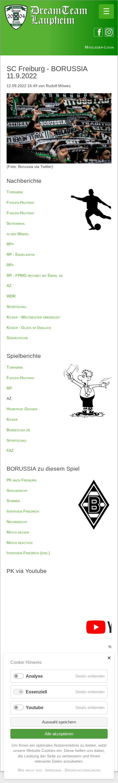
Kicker (12, 419)
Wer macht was (30, 770)
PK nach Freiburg (21, 480)
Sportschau (16, 306)
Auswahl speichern (59, 722)
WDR (11, 296)
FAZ (10, 450)
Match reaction (19, 542)
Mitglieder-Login (99, 47)
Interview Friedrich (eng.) (28, 553)
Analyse (34, 676)
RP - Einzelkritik (21, 254)
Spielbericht (17, 490)
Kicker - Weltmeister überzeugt (33, 317)
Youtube (34, 707)
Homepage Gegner (22, 409)
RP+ (10, 244)
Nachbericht (17, 521)
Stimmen (13, 500)
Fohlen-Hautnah (20, 202)
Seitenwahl (16, 223)
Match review (18, 532)
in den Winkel (18, 234)
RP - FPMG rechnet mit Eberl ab (35, 275)
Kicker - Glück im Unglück (29, 327)
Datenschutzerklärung (82, 770)
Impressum (53, 770)
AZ (9, 285)
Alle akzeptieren (59, 733)
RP (9, 388)
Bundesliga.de (18, 430)
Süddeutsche (17, 338)
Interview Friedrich (23, 511)
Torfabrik (15, 192)
